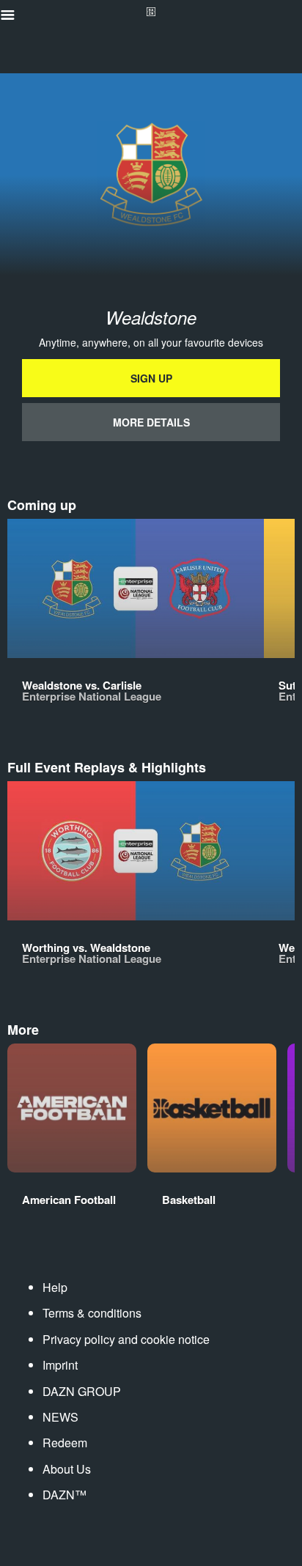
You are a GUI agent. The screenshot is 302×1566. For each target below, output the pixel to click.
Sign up (151, 378)
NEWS (60, 1416)
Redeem (65, 1442)
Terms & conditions (92, 1312)
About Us (67, 1468)
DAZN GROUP (82, 1391)
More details (151, 422)
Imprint (60, 1364)
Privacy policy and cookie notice (126, 1339)
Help (55, 1287)
